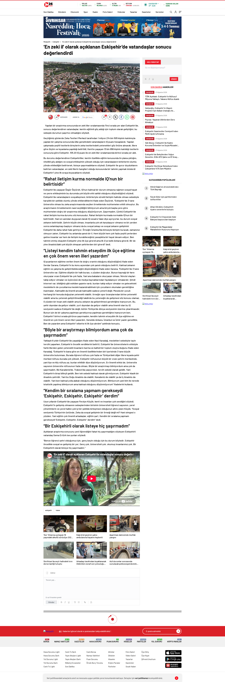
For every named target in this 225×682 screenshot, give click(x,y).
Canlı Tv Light (49, 666)
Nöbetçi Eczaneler (73, 663)
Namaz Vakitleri (61, 641)
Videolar (121, 12)
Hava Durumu (95, 641)
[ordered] (75, 602)
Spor (86, 12)
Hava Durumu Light (51, 652)
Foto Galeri (108, 12)
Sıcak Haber (131, 666)
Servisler (160, 12)
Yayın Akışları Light (73, 655)
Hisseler (128, 641)
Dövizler (111, 655)
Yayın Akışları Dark (73, 659)
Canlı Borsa (91, 652)
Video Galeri (131, 655)
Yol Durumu (156, 641)
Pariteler (141, 641)
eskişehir (48, 510)
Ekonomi (75, 12)
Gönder (51, 602)
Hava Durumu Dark (51, 655)
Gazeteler (146, 12)
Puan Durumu (113, 641)
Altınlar (111, 652)
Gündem (62, 12)
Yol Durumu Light (50, 659)
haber (58, 510)
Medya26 (46, 42)
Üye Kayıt (145, 655)
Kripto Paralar (174, 641)
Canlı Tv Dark (70, 652)
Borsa (46, 641)
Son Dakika (48, 12)
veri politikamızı (141, 678)
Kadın (95, 12)
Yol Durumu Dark (50, 663)
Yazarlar (133, 12)
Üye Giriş (145, 652)
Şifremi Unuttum (148, 659)
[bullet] (78, 602)
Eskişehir (56, 42)
